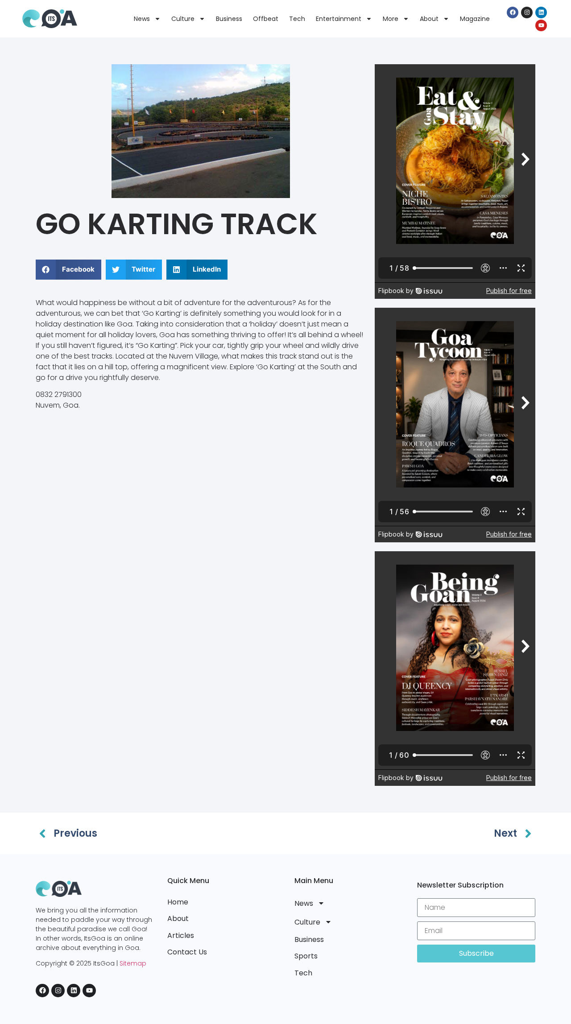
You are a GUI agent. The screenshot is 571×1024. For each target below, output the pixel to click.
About (429, 18)
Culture (182, 18)
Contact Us (187, 952)
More (390, 18)
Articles (180, 935)
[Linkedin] (541, 12)
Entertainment (338, 18)
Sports (306, 956)
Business (229, 18)
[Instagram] (527, 12)
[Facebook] (512, 12)
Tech (297, 18)
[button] (68, 270)
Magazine (475, 18)
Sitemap (133, 963)
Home (177, 902)
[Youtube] (541, 25)
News (142, 18)
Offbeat (265, 18)
